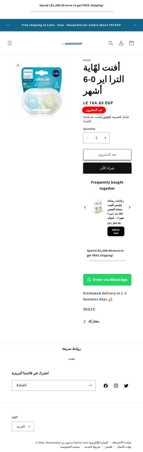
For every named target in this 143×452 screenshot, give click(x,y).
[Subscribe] (90, 385)
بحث (71, 358)
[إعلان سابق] (8, 25)
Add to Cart (116, 231)
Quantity (89, 129)
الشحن (107, 117)
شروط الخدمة (92, 446)
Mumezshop (53, 442)
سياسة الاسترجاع (122, 442)
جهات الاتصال (124, 446)
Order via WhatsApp (110, 279)
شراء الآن (107, 168)
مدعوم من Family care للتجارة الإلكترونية (84, 442)
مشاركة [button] (93, 321)
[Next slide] (129, 207)
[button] (10, 43)
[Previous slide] (85, 207)
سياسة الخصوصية (70, 446)
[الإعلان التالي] (135, 25)
